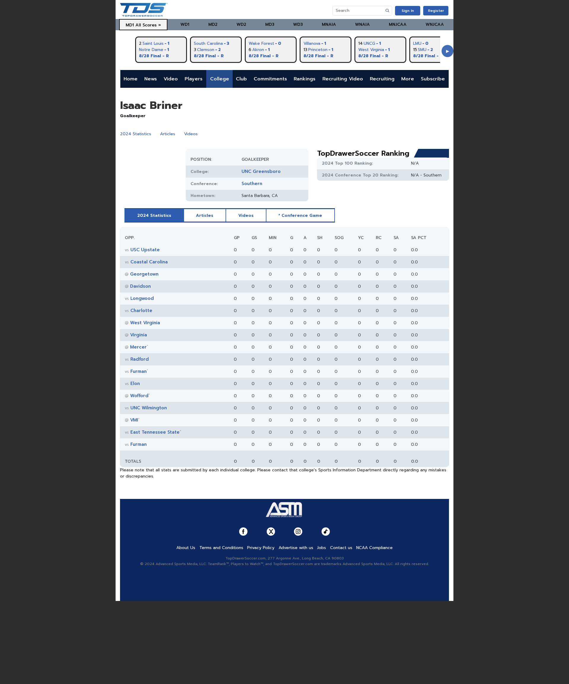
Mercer (138, 347)
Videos (191, 134)
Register (436, 10)
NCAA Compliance (374, 548)
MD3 (269, 24)
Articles (167, 134)
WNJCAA (435, 24)
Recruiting (382, 78)
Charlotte (141, 310)
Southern (252, 183)
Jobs (321, 548)
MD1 (130, 25)
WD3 (298, 24)
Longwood (142, 298)
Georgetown (144, 274)
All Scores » (148, 25)
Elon (135, 383)
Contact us (341, 548)
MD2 (213, 24)
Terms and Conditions (221, 548)
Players (193, 78)
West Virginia (145, 322)
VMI (134, 420)
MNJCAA (398, 24)
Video (171, 78)
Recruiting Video (342, 78)
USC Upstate (145, 249)
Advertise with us (296, 548)
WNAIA (362, 24)
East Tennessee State (155, 432)
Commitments (270, 78)
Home (131, 78)
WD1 (184, 24)
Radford (139, 359)
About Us (185, 548)
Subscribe (433, 78)
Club (241, 78)
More (407, 78)
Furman (138, 371)
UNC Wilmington (148, 408)
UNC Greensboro (261, 171)
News (150, 78)
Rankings (304, 78)
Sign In (408, 10)
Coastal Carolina (149, 262)
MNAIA (329, 24)
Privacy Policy (260, 548)
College (219, 78)
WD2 (241, 24)
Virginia (138, 335)
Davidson (140, 286)
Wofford (139, 395)
